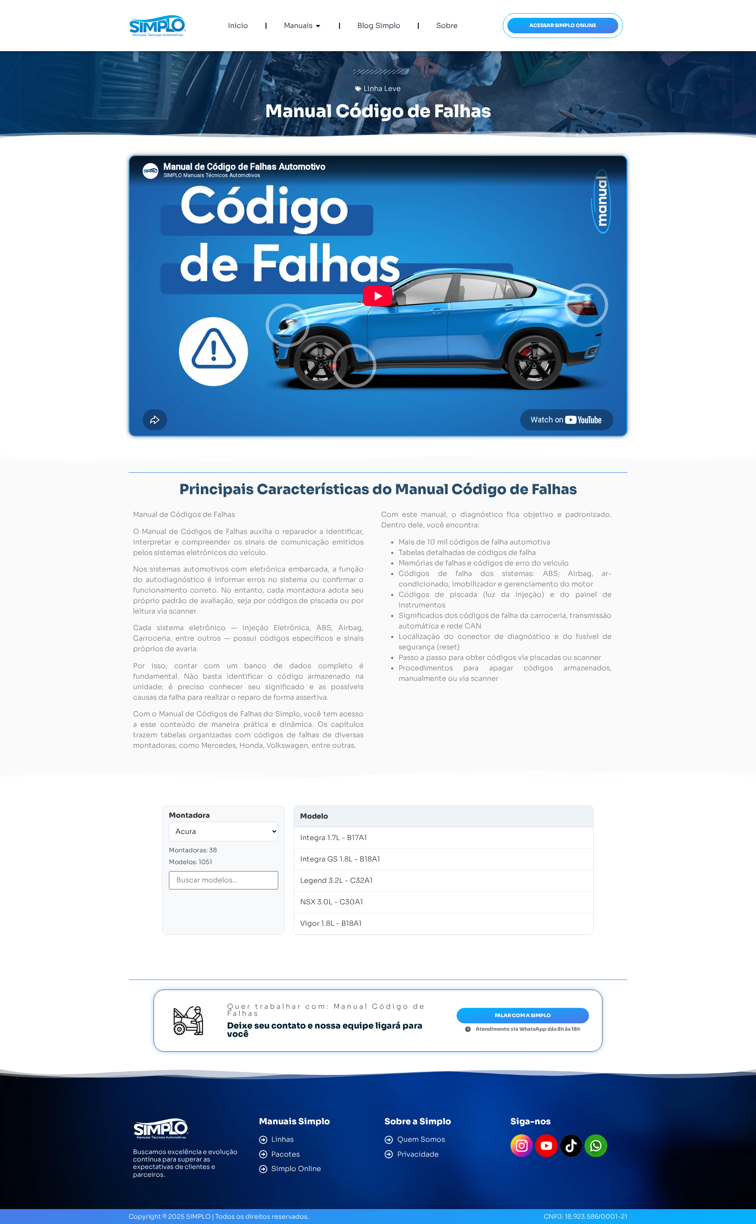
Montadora (189, 815)
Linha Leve (382, 88)
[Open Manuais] (318, 26)
